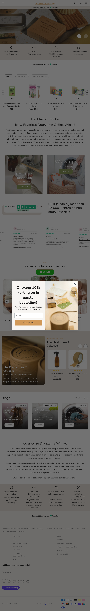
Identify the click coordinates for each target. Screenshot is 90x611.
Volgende (28, 322)
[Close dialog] (75, 284)
